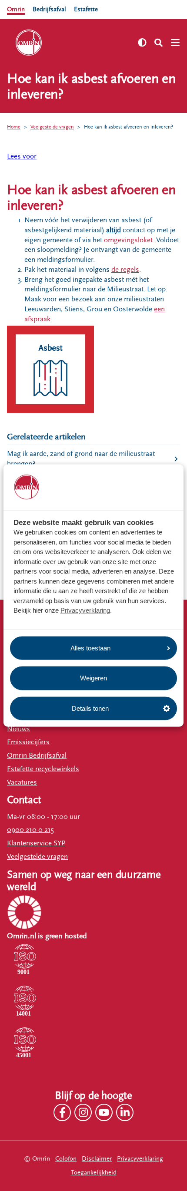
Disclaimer (97, 1158)
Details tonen (90, 708)
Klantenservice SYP (36, 843)
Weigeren (93, 678)
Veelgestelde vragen (52, 127)
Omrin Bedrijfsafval (37, 755)
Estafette (86, 9)
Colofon (66, 1158)
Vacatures (22, 782)
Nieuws (18, 729)
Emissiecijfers (28, 742)
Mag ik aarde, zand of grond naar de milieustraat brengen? (81, 458)
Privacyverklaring (85, 610)
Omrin (16, 9)
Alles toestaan (90, 647)
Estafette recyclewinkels (43, 769)
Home (13, 127)
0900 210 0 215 (30, 829)
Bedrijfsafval (49, 9)
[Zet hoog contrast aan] (142, 42)
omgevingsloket (128, 240)
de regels (125, 269)
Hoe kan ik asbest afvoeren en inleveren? (128, 127)
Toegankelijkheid (94, 1172)
